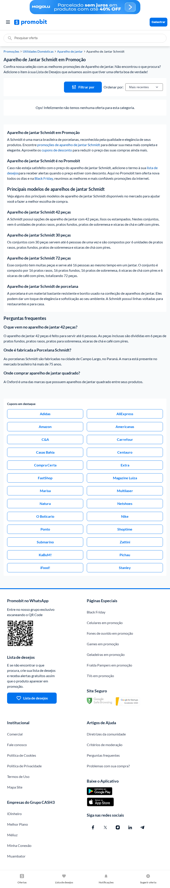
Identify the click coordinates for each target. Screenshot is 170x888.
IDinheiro (14, 814)
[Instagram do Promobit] (118, 827)
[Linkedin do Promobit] (130, 827)
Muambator (16, 856)
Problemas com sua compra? (108, 766)
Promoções (11, 51)
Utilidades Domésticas (38, 51)
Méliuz (12, 835)
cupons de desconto (57, 150)
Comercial (15, 734)
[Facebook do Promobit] (93, 827)
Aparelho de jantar (70, 51)
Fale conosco (17, 745)
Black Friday (44, 178)
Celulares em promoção (105, 623)
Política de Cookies (21, 755)
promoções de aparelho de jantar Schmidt (68, 145)
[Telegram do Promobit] (142, 827)
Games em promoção (103, 644)
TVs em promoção (100, 676)
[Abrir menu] (8, 22)
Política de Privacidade (24, 766)
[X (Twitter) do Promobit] (105, 827)
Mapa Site (14, 787)
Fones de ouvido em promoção (110, 633)
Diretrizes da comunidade (106, 734)
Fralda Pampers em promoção (109, 665)
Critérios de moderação (104, 745)
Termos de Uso (18, 776)
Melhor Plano (17, 824)
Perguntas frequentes (103, 755)
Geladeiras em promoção (106, 654)
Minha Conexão (19, 845)
